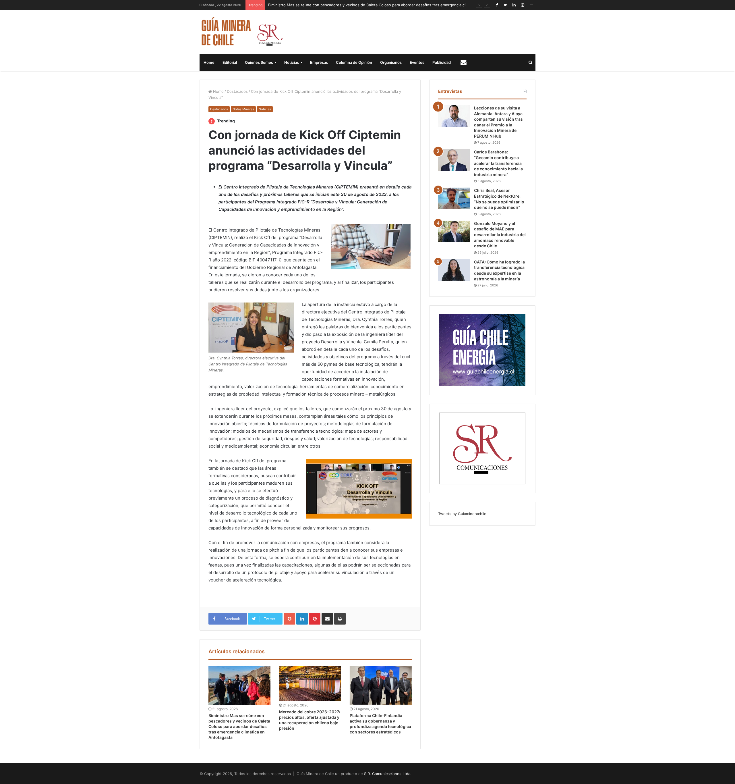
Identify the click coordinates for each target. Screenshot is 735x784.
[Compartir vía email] (327, 619)
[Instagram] (522, 5)
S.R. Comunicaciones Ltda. (387, 773)
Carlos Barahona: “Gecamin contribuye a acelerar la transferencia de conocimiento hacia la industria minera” (498, 163)
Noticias (291, 62)
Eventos (417, 62)
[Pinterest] (314, 619)
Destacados (237, 91)
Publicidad (441, 62)
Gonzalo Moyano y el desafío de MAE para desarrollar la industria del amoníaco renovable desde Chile (500, 234)
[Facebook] (496, 5)
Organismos (391, 62)
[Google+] (289, 619)
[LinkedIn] (514, 5)
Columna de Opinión (354, 62)
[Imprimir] (340, 619)
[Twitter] (505, 5)
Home (209, 62)
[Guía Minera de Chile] (241, 32)
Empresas (319, 62)
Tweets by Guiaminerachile (462, 513)
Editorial (230, 62)
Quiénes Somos (259, 62)
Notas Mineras (243, 109)
